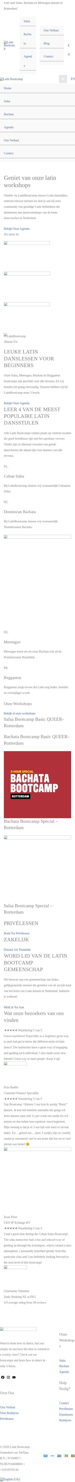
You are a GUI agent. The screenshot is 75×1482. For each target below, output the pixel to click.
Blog (47, 43)
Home (7, 88)
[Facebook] (2, 1377)
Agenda (28, 61)
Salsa (27, 21)
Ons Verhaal (51, 30)
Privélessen (7, 1418)
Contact (48, 56)
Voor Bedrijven (9, 1413)
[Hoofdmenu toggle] (63, 79)
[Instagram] (8, 1377)
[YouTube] (14, 1377)
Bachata (27, 39)
